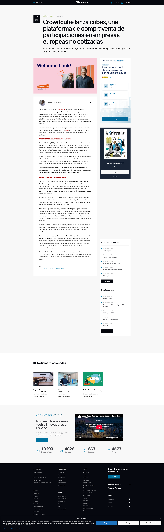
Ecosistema (61, 475)
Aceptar (106, 523)
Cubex (51, 268)
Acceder (42, 440)
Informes (35, 496)
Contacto (36, 475)
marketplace (60, 268)
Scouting (35, 501)
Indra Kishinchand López (64, 396)
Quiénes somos (37, 472)
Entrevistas (61, 477)
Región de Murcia (88, 508)
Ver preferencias (151, 523)
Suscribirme (114, 476)
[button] (160, 518)
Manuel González (87, 396)
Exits (59, 506)
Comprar (115, 172)
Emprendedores (37, 509)
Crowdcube (43, 268)
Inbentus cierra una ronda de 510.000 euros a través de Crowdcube (67, 392)
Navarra (85, 511)
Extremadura (86, 495)
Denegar (128, 523)
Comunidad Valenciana (89, 493)
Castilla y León (87, 482)
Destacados (61, 501)
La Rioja (85, 500)
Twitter (110, 502)
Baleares (85, 503)
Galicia (85, 498)
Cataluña (85, 487)
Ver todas (115, 176)
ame (126, 2)
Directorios (36, 493)
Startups (60, 480)
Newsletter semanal (39, 514)
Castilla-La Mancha (88, 485)
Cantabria (86, 480)
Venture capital (62, 482)
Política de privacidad (16, 528)
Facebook (111, 499)
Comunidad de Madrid (89, 490)
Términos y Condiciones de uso (42, 482)
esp (122, 2)
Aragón (85, 475)
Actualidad (61, 472)
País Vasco (86, 505)
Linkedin (110, 506)
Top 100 (35, 504)
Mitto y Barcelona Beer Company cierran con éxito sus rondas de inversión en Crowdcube (93, 392)
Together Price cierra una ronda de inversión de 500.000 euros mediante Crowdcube (44, 392)
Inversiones (61, 485)
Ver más (107, 281)
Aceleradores (62, 496)
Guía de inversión (38, 506)
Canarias (85, 477)
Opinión (35, 498)
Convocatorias (62, 498)
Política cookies (6, 528)
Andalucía (86, 472)
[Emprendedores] (115, 2)
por (129, 2)
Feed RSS (36, 511)
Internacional (62, 509)
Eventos (60, 504)
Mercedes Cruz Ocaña (54, 103)
